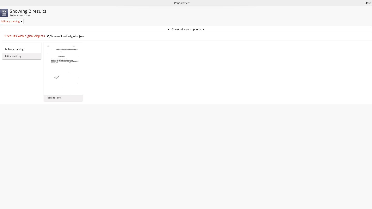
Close (368, 3)
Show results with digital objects (66, 36)
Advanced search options (186, 29)
